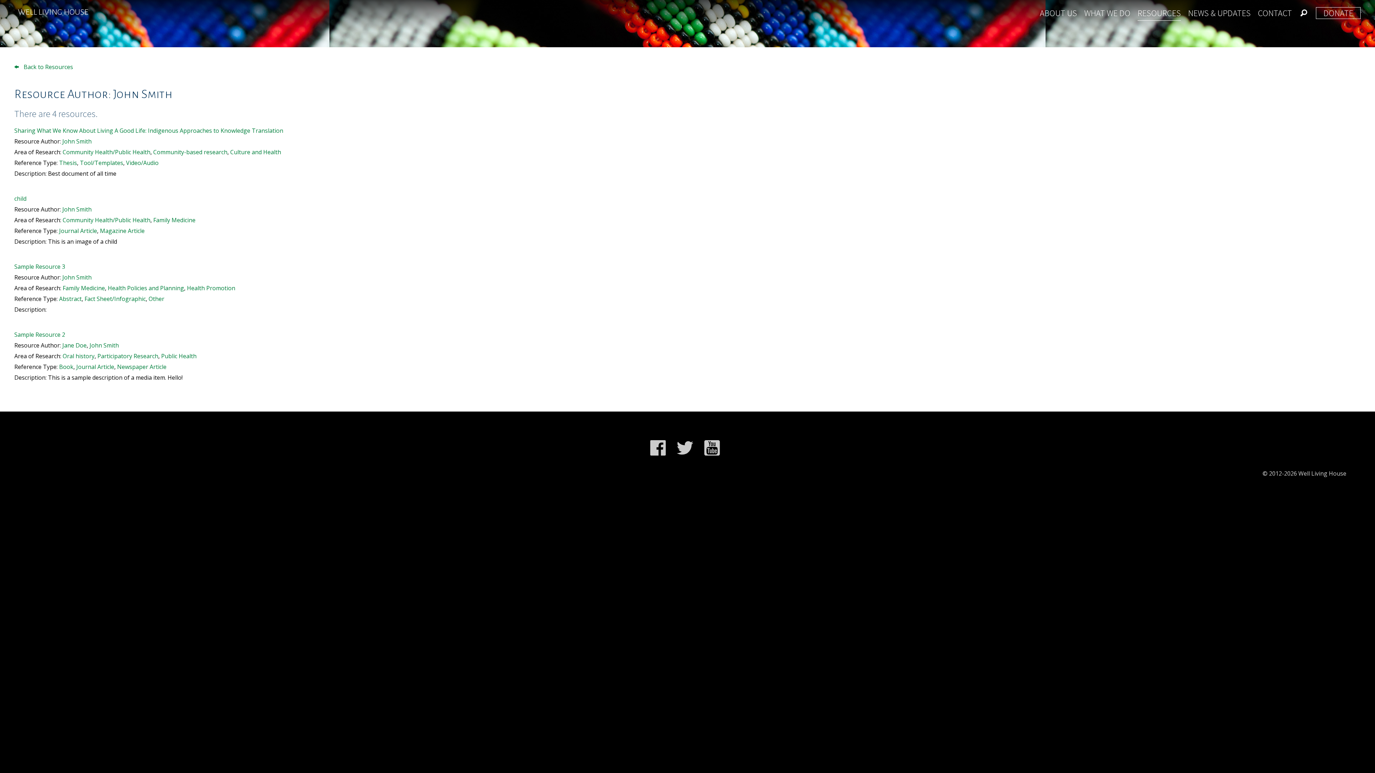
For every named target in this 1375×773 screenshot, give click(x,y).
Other (156, 299)
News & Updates (1219, 13)
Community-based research (190, 152)
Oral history (79, 356)
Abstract (70, 299)
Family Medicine (174, 220)
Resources (1159, 13)
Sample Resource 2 (39, 335)
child (20, 199)
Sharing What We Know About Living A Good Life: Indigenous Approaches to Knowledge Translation (148, 131)
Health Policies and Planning (146, 288)
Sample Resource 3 (39, 267)
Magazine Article (122, 231)
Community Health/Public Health (106, 152)
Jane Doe (74, 345)
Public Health (179, 356)
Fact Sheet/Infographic (115, 299)
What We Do (1107, 13)
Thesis (68, 163)
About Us (1058, 13)
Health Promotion (211, 288)
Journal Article (78, 231)
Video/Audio (142, 163)
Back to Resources (47, 67)
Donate (1338, 13)
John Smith (77, 141)
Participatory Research (127, 356)
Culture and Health (255, 152)
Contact (1275, 13)
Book (66, 367)
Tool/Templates (101, 163)
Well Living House (53, 12)
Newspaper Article (142, 367)
